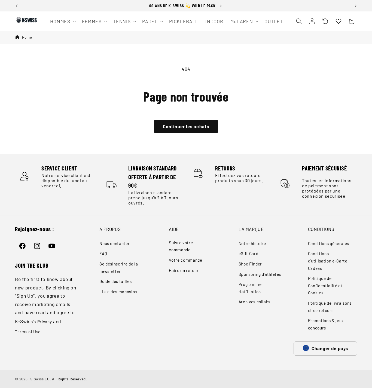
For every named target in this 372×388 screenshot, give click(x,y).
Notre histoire (252, 243)
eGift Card (248, 253)
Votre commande (185, 260)
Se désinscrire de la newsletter (118, 267)
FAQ (103, 253)
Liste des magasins (118, 291)
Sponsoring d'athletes (260, 274)
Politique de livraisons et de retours (330, 307)
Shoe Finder (250, 263)
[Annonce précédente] (17, 5)
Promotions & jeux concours (326, 324)
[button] (325, 21)
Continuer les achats (186, 126)
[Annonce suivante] (356, 5)
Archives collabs (255, 301)
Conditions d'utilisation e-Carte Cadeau (327, 260)
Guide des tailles (115, 281)
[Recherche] (298, 21)
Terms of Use (28, 331)
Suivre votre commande (181, 246)
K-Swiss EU (40, 379)
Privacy (44, 321)
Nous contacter (114, 243)
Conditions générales (328, 243)
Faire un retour (184, 270)
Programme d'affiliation (250, 288)
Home (27, 37)
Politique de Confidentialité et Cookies (325, 285)
